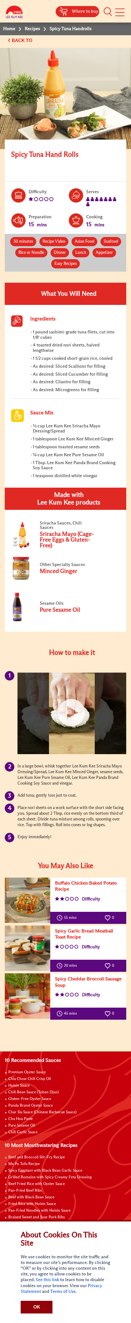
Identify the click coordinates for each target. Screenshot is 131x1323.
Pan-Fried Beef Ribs (25, 1191)
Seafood (111, 242)
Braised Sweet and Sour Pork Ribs (36, 1217)
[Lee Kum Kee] (14, 13)
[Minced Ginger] (54, 578)
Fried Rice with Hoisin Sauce (32, 1204)
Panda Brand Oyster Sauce (30, 1106)
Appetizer (104, 253)
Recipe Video (54, 242)
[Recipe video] (72, 713)
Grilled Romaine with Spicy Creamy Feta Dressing (50, 1177)
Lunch (80, 253)
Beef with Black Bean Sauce (31, 1197)
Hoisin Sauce (19, 1086)
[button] (108, 11)
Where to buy (85, 11)
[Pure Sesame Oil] (54, 620)
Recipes (32, 29)
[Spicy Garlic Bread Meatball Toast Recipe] (27, 948)
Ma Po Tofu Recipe (24, 1164)
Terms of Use (63, 1291)
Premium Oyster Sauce (27, 1072)
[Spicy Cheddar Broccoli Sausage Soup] (27, 996)
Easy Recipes (65, 264)
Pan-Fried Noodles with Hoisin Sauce (39, 1211)
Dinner (60, 253)
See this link (47, 1280)
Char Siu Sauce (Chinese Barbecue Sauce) (42, 1112)
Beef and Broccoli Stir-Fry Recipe (36, 1157)
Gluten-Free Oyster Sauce (29, 1099)
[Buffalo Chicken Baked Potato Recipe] (27, 900)
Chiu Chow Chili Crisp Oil (29, 1079)
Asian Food (84, 242)
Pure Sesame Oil (21, 1126)
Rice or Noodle (31, 253)
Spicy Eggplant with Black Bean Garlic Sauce (45, 1171)
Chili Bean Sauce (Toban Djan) (33, 1092)
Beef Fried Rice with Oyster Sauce (36, 1184)
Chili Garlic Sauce (23, 1132)
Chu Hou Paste (20, 1119)
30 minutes (23, 242)
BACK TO (23, 40)
